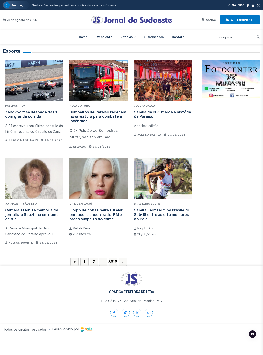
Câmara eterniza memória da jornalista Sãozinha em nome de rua (32, 214)
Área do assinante (239, 20)
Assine (211, 20)
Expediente (104, 37)
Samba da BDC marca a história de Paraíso (162, 114)
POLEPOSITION (15, 105)
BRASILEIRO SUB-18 (147, 203)
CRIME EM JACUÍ (80, 203)
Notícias (126, 37)
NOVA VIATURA (79, 105)
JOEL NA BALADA (145, 105)
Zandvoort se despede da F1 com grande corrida (31, 114)
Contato (178, 37)
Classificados (154, 37)
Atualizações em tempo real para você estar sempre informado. (74, 5)
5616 (113, 261)
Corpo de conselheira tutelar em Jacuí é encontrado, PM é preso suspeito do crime (96, 214)
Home (83, 37)
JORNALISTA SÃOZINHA (21, 203)
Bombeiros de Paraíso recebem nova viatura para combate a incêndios (97, 116)
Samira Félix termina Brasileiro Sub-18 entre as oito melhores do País (161, 214)
